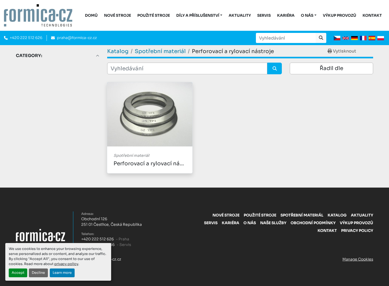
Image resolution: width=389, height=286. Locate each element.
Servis (264, 15)
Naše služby (273, 222)
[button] (199, 15)
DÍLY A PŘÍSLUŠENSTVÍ (197, 15)
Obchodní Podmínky (313, 222)
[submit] (321, 38)
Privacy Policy (357, 230)
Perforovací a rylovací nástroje (155, 163)
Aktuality (240, 15)
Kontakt (372, 15)
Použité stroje (153, 15)
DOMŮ (91, 15)
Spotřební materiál (302, 215)
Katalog (337, 215)
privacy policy (66, 264)
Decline (38, 273)
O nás (307, 15)
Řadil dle (331, 68)
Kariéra (286, 15)
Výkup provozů (339, 15)
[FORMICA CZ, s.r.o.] (40, 236)
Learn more (62, 273)
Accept (18, 273)
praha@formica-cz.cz (77, 37)
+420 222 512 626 (26, 37)
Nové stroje (117, 15)
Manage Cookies (357, 259)
